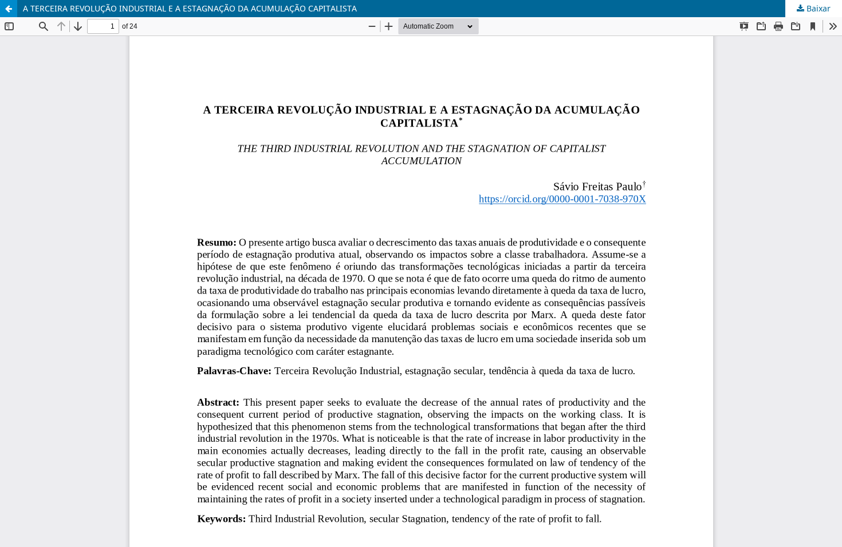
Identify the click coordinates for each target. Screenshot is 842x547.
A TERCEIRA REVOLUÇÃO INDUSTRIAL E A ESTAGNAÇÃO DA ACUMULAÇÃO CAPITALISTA (190, 8)
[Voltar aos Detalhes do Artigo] (8, 8)
